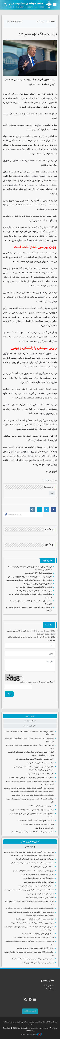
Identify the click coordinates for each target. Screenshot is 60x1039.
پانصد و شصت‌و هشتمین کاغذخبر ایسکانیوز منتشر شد (35, 759)
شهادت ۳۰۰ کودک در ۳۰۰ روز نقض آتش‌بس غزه (34, 587)
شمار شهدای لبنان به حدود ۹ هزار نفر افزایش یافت (36, 886)
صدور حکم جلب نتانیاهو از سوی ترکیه (40, 893)
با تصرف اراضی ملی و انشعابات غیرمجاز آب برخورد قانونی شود (32, 832)
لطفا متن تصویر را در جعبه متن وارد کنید (37, 682)
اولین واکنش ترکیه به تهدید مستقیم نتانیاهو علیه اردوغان (33, 870)
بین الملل (40, 21)
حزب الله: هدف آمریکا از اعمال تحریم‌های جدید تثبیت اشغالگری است (29, 890)
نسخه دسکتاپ (30, 1011)
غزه (52, 493)
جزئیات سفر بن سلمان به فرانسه (42, 866)
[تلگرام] (30, 999)
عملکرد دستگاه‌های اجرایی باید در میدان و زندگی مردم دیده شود (31, 777)
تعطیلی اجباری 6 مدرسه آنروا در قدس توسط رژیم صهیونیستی (29, 580)
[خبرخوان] (25, 999)
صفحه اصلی (51, 21)
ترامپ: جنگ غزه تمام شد (38, 34)
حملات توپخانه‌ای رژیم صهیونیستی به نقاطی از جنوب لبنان (33, 937)
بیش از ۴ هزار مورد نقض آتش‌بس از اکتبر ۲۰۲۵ (34, 590)
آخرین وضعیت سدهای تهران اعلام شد (40, 773)
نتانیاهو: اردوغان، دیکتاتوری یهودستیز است (39, 882)
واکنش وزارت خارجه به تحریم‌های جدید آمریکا (37, 874)
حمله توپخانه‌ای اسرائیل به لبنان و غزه (38, 583)
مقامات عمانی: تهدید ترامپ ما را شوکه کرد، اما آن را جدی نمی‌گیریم (30, 908)
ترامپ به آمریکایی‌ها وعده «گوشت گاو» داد (38, 878)
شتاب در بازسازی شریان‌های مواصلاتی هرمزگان (37, 824)
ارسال (9, 694)
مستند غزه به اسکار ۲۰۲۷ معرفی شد (38, 573)
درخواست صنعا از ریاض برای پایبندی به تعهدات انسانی (34, 919)
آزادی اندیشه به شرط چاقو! (44, 828)
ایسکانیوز (24, 94)
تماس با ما (48, 985)
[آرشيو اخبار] (35, 999)
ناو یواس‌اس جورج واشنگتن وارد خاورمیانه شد (37, 962)
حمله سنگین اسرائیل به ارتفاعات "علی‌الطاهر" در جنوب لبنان (32, 863)
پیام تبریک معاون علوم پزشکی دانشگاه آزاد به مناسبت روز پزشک (31, 809)
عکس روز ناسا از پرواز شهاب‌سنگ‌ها (41, 806)
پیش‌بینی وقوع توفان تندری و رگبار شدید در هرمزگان (35, 820)
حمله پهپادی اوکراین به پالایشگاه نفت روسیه (38, 933)
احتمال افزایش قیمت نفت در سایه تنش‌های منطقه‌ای (35, 948)
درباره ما (49, 989)
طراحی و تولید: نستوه (28, 1034)
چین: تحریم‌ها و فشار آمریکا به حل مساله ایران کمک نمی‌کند (32, 923)
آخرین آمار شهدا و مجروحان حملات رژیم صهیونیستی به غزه (30, 576)
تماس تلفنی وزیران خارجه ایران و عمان (40, 897)
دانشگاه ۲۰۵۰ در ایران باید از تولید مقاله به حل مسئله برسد (33, 795)
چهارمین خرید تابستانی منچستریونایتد (40, 763)
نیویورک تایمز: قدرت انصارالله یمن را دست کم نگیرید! (35, 859)
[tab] (30, 716)
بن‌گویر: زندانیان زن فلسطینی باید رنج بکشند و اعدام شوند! (33, 959)
